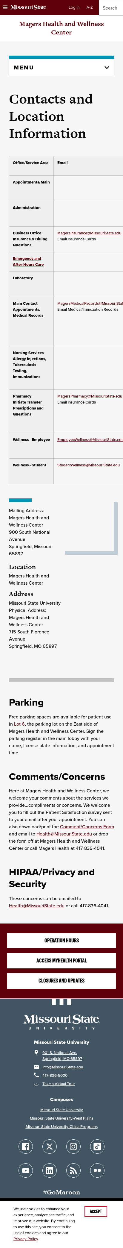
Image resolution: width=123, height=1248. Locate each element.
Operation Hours (61, 940)
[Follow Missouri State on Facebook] (26, 1146)
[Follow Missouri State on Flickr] (97, 1170)
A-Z (90, 7)
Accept (96, 1211)
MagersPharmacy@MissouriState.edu (89, 396)
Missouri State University (61, 1110)
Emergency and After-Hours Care (28, 261)
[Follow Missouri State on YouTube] (26, 1170)
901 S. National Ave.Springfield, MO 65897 (62, 1056)
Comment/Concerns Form (87, 826)
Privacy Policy (25, 1239)
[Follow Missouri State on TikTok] (97, 1146)
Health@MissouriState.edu (64, 833)
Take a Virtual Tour (58, 1084)
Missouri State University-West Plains (61, 1118)
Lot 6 (19, 724)
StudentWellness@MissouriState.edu (88, 465)
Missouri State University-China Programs (62, 1126)
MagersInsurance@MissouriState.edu (89, 233)
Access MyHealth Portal (61, 960)
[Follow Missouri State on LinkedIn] (49, 1170)
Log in (74, 7)
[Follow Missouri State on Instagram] (73, 1146)
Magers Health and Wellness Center (61, 28)
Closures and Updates (61, 980)
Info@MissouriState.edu (62, 1067)
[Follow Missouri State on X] (49, 1146)
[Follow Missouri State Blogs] (73, 1170)
